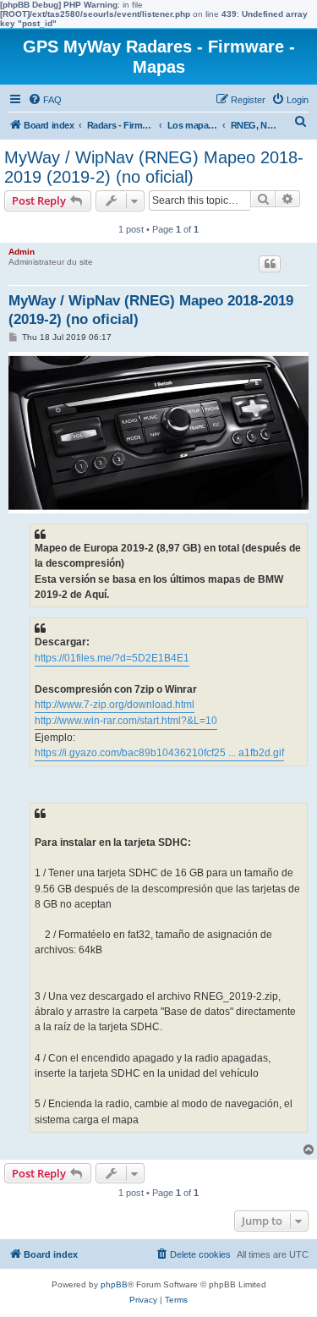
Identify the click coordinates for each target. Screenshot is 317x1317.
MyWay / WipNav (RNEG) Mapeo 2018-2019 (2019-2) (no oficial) (153, 167)
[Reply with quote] (270, 263)
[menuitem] (45, 100)
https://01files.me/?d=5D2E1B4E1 (112, 658)
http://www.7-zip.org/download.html (114, 705)
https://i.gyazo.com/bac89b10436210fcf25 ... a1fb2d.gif (159, 753)
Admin (21, 251)
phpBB (114, 1284)
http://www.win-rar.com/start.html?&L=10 (126, 721)
